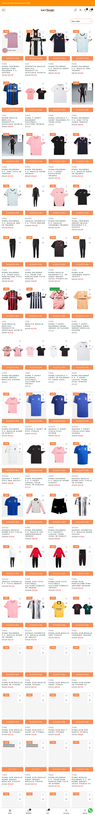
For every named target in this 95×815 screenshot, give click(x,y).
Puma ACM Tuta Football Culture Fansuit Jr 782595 (35, 585)
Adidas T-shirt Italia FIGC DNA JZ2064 (81, 431)
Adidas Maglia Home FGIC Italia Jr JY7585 (82, 481)
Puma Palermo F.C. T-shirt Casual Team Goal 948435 (80, 378)
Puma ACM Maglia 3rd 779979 (58, 634)
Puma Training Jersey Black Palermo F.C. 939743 (80, 224)
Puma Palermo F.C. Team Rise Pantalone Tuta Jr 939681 (58, 780)
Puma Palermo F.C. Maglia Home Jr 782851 (12, 635)
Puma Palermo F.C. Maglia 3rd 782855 (81, 68)
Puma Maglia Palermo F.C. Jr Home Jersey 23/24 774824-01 (81, 780)
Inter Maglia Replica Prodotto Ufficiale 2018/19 (12, 121)
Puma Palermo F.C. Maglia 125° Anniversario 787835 (34, 533)
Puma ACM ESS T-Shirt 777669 (58, 731)
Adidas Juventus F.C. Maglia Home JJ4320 (82, 532)
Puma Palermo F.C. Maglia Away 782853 (58, 68)
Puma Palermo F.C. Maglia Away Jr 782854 (82, 171)
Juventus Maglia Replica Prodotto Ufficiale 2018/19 (35, 69)
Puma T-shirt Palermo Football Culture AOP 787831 (33, 379)
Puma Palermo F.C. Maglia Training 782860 (58, 223)
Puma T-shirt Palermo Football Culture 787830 (34, 121)
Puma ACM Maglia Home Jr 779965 (12, 683)
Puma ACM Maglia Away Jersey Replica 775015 (35, 779)
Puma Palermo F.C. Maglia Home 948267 (58, 481)
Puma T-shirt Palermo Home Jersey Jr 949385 (58, 326)
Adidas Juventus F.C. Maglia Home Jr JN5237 (35, 635)
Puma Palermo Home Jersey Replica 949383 (11, 377)
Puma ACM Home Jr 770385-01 (81, 683)
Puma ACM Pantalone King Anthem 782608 (81, 584)
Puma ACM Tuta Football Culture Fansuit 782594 (58, 585)
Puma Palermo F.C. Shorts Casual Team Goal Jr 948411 (57, 533)
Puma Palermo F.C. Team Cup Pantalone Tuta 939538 (35, 275)
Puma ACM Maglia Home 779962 (35, 683)
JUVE (27, 64)
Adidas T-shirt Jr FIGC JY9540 (36, 430)
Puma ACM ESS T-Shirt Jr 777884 (35, 731)
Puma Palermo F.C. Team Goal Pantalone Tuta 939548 (12, 275)
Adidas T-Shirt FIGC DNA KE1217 (11, 480)
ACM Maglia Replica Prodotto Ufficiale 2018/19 (12, 327)
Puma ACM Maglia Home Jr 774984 (12, 731)
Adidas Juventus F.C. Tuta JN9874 (12, 583)
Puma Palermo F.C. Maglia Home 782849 (35, 171)
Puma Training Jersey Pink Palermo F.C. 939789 (10, 69)
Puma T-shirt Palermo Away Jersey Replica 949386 (81, 327)
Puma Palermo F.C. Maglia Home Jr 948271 (12, 431)
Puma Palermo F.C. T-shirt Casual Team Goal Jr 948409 (34, 482)
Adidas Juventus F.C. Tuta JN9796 (35, 222)
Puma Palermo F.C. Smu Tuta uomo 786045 (80, 120)
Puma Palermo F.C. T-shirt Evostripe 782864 (57, 172)
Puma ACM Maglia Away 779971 (58, 683)
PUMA (4, 64)
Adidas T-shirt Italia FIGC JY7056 (57, 431)
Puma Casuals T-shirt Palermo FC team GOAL (59, 120)
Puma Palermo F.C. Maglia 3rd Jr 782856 (11, 223)
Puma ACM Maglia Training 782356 (82, 634)
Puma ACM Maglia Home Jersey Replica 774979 (12, 779)
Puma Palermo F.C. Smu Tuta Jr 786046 (12, 171)
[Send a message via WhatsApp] (90, 810)
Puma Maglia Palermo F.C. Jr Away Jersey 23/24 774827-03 (58, 275)
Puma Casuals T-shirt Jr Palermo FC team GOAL (59, 377)
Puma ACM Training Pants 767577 (81, 274)
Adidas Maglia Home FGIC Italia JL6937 (12, 532)
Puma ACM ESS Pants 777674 (80, 731)
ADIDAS (28, 218)
